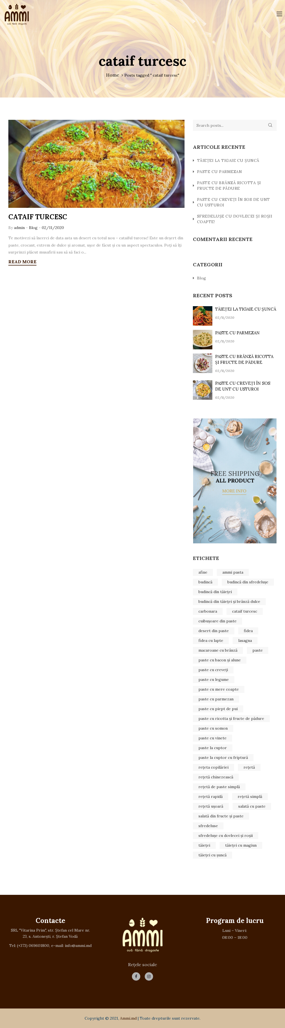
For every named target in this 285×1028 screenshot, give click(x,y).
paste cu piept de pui (218, 708)
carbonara (207, 611)
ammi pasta (232, 572)
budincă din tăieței (215, 591)
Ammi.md (128, 1018)
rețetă (249, 767)
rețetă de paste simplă (219, 786)
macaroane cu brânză (217, 650)
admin (20, 227)
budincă (205, 581)
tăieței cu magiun (241, 845)
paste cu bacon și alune (219, 659)
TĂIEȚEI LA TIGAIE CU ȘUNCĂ (228, 160)
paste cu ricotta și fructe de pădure (231, 718)
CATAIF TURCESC (37, 217)
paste (257, 650)
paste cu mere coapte (218, 689)
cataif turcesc (244, 611)
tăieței (204, 845)
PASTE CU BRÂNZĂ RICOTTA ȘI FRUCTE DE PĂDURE (229, 185)
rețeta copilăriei (213, 767)
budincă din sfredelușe (247, 581)
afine (202, 572)
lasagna (245, 640)
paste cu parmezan (216, 698)
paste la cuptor (212, 747)
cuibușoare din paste (217, 620)
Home (112, 75)
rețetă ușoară (210, 806)
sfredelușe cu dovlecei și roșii (225, 835)
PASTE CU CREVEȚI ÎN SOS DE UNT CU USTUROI (233, 202)
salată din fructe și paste (221, 815)
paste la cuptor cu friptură (223, 757)
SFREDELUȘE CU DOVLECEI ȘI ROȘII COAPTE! (234, 219)
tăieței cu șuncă (212, 855)
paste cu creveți (213, 669)
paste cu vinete (212, 737)
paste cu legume (213, 679)
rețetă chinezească (215, 776)
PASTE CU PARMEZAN (219, 171)
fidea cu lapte (210, 640)
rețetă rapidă (210, 796)
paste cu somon (213, 728)
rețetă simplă (250, 796)
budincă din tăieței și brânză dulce (229, 601)
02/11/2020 (53, 227)
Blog (33, 227)
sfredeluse (208, 825)
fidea (248, 630)
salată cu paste (252, 806)
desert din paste (213, 630)
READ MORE (22, 261)
